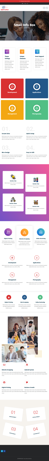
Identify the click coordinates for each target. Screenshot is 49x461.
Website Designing (24, 239)
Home (20, 27)
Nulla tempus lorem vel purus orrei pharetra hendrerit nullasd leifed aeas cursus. (8, 243)
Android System (29, 370)
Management (12, 280)
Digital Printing (8, 238)
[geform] (4, 8)
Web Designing (24, 302)
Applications (37, 262)
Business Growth (29, 387)
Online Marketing (41, 238)
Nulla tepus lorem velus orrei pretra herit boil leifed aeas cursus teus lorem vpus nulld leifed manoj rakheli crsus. (13, 374)
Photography (37, 280)
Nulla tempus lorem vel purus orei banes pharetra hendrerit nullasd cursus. (9, 306)
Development (12, 262)
